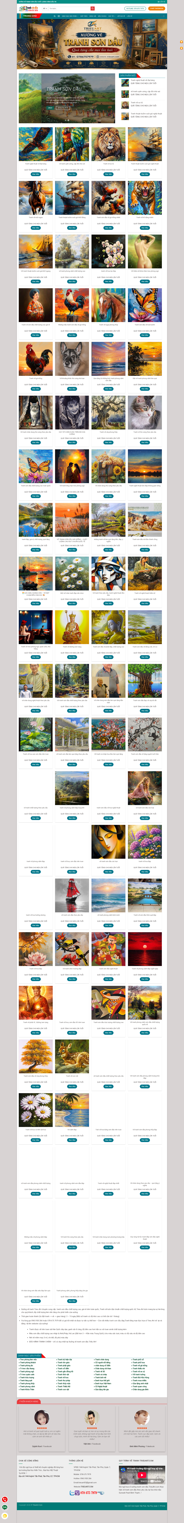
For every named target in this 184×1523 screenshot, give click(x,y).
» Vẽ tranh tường (138, 1374)
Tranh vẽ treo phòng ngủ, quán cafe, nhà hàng (35, 648)
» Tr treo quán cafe (26, 1374)
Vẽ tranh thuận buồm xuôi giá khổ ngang (35, 271)
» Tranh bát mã (100, 1377)
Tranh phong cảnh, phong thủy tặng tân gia (72, 1291)
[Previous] (24, 98)
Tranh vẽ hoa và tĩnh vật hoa (35, 1130)
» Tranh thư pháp (63, 1380)
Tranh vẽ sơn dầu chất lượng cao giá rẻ (36, 325)
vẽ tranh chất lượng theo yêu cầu (36, 808)
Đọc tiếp (36, 174)
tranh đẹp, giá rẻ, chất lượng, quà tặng (36, 539)
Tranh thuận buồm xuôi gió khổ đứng (72, 217)
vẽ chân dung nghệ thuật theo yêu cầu (36, 700)
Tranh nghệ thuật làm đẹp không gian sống (144, 486)
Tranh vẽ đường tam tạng (72, 647)
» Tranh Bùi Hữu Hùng (140, 1377)
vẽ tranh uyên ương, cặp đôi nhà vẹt (72, 164)
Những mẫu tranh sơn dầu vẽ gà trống (72, 325)
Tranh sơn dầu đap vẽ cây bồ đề (144, 700)
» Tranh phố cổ (137, 1359)
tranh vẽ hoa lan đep (108, 271)
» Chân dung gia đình (139, 1389)
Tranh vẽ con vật (72, 1076)
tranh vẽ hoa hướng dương (35, 915)
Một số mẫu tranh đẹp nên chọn (72, 593)
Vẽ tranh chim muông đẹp (72, 969)
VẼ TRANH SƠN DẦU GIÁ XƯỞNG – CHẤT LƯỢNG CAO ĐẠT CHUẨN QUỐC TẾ (72, 540)
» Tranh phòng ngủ (26, 1371)
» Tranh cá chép (100, 1374)
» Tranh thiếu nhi (138, 1368)
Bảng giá (92, 16)
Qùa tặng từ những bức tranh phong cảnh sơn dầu (109, 379)
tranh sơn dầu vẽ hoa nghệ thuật (108, 808)
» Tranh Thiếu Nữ (63, 1386)
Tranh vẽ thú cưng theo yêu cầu (144, 432)
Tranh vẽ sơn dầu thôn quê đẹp (145, 915)
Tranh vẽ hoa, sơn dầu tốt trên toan (72, 1022)
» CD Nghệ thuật (100, 1386)
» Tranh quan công (139, 1386)
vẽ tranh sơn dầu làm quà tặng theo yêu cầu (72, 754)
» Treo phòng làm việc (28, 1359)
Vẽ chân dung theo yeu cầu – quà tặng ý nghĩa (144, 1184)
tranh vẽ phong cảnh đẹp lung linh (72, 808)
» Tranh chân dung (101, 1359)
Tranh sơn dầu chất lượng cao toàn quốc (36, 486)
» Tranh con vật (62, 1389)
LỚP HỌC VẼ (121, 16)
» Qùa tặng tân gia (101, 1389)
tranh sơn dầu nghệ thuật (108, 969)
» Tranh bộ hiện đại (64, 1359)
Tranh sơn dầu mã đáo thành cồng (144, 539)
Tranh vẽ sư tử (108, 164)
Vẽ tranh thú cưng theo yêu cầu (72, 1237)
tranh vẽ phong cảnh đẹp (36, 861)
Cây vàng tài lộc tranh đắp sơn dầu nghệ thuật (144, 1238)
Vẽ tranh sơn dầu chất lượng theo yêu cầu (72, 700)
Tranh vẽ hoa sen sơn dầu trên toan (36, 754)
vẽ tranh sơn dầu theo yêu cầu (72, 915)
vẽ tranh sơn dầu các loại (145, 808)
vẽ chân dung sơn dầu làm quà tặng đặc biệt (108, 701)
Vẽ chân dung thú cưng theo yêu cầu (108, 486)
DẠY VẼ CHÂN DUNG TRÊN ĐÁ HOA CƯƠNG (72, 433)
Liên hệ (129, 16)
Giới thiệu (83, 16)
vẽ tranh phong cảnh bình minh (108, 915)
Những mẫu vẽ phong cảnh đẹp (35, 1237)
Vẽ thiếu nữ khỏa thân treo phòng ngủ (145, 271)
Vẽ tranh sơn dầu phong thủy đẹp (145, 1130)
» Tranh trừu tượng (26, 1377)
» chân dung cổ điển (102, 1365)
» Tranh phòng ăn (26, 1365)
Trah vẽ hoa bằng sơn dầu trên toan (108, 1130)
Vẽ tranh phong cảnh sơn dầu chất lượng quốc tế (145, 1023)
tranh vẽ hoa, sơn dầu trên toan (72, 861)
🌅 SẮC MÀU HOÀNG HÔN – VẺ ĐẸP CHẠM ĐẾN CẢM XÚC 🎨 (35, 594)
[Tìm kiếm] (54, 16)
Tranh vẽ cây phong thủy (108, 432)
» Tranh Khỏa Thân (26, 1389)
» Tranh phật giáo (63, 1365)
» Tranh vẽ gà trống (139, 1365)
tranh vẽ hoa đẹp (145, 861)
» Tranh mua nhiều (138, 1380)
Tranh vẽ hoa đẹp (35, 969)
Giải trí (111, 16)
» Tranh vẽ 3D (99, 1371)
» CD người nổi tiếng (102, 1362)
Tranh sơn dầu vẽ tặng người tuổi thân (145, 754)
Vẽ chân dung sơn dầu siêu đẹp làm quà (35, 1291)
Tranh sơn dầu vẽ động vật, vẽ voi (145, 647)
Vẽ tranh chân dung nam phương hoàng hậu (108, 1237)
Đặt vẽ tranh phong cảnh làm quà (145, 378)
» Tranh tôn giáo (63, 1362)
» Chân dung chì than (102, 1368)
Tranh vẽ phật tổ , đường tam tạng (35, 1022)
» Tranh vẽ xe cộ (138, 1371)
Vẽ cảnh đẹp (72, 1130)
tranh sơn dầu (115, 1320)
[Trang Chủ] (31, 15)
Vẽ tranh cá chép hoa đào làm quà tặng (108, 754)
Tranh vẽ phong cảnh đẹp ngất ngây (145, 969)
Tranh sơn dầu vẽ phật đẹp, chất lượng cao (108, 647)
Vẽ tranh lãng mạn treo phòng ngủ (72, 486)
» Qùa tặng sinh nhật (139, 1383)
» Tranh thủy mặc (63, 1383)
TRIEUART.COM (87, 1487)
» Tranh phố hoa (138, 1362)
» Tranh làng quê (25, 1380)
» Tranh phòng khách (27, 1362)
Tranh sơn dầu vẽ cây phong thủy (36, 1076)
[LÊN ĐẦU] (181, 42)
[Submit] (93, 8)
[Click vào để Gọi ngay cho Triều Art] (92, 1492)
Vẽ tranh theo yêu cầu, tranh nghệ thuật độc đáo (108, 594)
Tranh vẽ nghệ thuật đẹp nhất (108, 1183)
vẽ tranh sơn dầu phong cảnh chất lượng (35, 1183)
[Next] (110, 98)
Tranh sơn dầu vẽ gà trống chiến (108, 217)
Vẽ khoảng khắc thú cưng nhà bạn (72, 378)
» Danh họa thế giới (102, 1380)
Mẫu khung (102, 16)
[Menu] (58, 15)
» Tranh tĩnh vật (62, 1374)
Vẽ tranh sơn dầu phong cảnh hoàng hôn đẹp (145, 1077)
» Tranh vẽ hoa (62, 1377)
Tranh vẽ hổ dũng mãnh (144, 217)
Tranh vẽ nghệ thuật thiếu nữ (144, 593)
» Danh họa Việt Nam (102, 1383)
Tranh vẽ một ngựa (36, 217)
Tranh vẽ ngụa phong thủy (108, 325)
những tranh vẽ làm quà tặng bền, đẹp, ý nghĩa (108, 540)
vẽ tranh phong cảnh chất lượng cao (72, 271)
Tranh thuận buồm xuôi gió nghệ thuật (145, 164)
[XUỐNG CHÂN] (181, 48)
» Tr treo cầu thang (26, 1368)
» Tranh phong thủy (26, 1383)
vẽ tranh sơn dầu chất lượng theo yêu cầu (109, 1076)
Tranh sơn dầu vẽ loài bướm (145, 325)
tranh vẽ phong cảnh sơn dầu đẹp (72, 1183)
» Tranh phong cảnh (27, 1386)
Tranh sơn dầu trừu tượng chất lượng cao (109, 1022)
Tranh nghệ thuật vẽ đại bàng (35, 164)
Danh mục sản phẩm (69, 16)
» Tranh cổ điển (62, 1368)
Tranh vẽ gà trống (35, 378)
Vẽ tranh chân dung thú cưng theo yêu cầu (35, 432)
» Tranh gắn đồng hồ (64, 1371)
